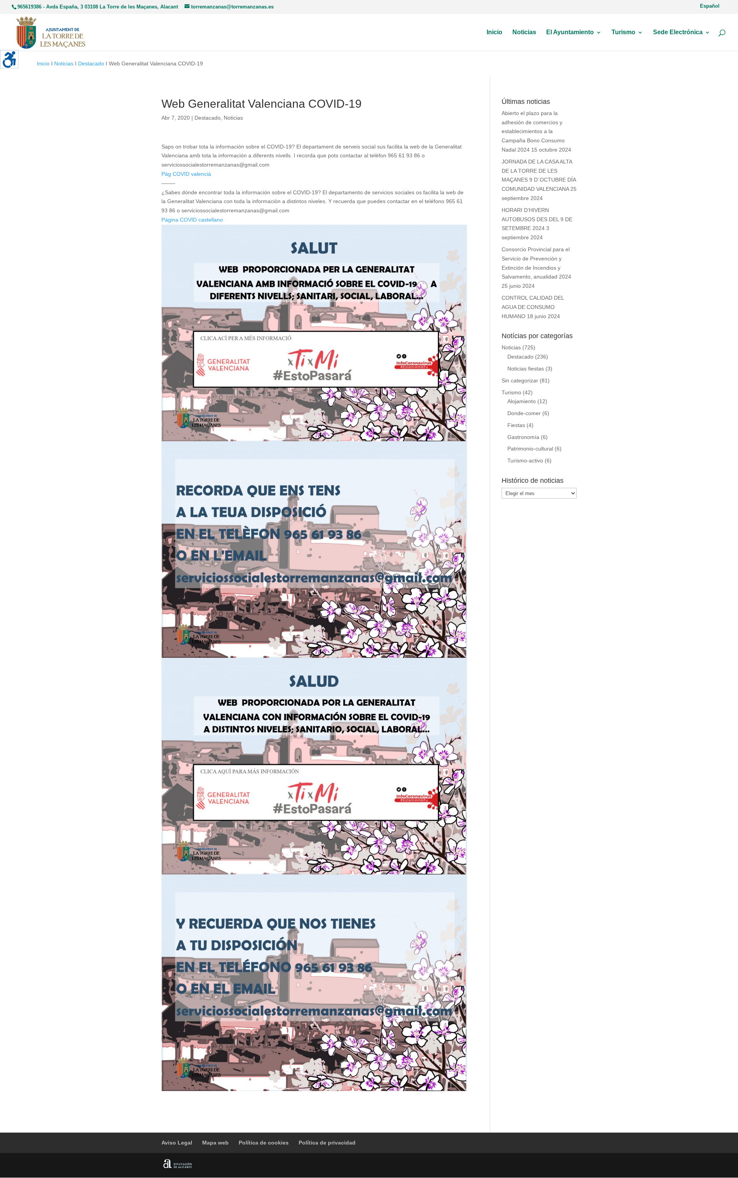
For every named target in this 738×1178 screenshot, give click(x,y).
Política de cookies (264, 1143)
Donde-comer (524, 413)
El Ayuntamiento (570, 32)
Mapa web (215, 1143)
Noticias (524, 32)
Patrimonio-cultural (530, 449)
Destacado (91, 63)
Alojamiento (521, 401)
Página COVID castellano (192, 220)
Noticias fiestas (525, 368)
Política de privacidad (327, 1143)
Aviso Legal (176, 1143)
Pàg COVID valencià (186, 174)
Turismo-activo (525, 460)
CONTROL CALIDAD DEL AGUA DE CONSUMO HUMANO (533, 307)
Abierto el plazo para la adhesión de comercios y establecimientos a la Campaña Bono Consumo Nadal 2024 (533, 131)
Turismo (623, 32)
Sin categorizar (520, 380)
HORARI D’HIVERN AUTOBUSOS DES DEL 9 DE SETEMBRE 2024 (537, 219)
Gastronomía (523, 437)
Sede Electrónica (678, 32)
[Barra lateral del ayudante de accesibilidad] (9, 59)
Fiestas (516, 425)
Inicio (494, 32)
